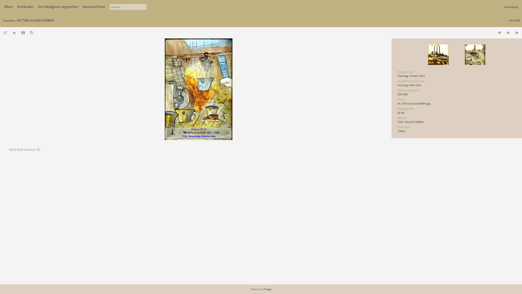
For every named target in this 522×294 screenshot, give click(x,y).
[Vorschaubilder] (499, 32)
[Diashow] (14, 32)
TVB (400, 122)
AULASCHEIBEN (414, 122)
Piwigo (268, 289)
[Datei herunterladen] (31, 32)
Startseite (9, 20)
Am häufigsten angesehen (58, 6)
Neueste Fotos (94, 6)
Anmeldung (511, 7)
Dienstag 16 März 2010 (411, 76)
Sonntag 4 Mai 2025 (409, 85)
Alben (8, 6)
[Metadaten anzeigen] (23, 32)
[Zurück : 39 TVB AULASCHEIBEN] (508, 32)
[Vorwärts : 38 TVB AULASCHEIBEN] (516, 32)
